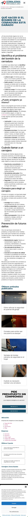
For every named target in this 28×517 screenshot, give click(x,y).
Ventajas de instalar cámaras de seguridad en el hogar (14, 357)
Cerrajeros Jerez (5, 7)
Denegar (14, 507)
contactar (4, 115)
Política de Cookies (6, 515)
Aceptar (14, 503)
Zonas (6, 425)
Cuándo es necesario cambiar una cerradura (12, 382)
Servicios (6, 434)
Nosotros (6, 435)
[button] (26, 487)
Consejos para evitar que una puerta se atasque (13, 332)
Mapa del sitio (8, 423)
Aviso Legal (23, 515)
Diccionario (7, 426)
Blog (5, 428)
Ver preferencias (14, 511)
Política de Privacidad (15, 515)
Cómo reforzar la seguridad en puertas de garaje (14, 308)
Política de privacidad (10, 440)
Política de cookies (9, 438)
